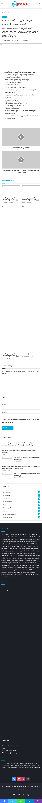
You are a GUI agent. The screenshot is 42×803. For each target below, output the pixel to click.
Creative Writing (8, 517)
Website (4, 412)
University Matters (8, 508)
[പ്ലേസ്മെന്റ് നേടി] (31, 278)
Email (4, 404)
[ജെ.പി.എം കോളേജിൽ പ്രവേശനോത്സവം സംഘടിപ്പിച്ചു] (7, 460)
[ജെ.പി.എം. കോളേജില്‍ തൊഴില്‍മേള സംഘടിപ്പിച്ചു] (11, 278)
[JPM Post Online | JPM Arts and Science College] (21, 4)
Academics (6, 498)
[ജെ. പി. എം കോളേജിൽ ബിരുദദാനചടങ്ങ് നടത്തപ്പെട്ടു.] (7, 476)
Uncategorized (7, 501)
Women (5, 511)
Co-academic (7, 492)
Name (4, 397)
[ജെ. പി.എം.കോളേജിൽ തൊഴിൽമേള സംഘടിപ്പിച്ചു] (31, 190)
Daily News (6, 495)
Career (10, 13)
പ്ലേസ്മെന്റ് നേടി (27, 354)
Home (5, 13)
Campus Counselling (9, 514)
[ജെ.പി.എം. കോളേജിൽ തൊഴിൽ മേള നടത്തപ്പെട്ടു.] (11, 190)
